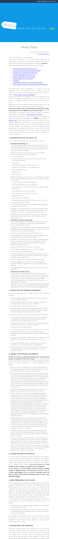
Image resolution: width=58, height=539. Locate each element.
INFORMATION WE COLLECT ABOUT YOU (25, 68)
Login (52, 28)
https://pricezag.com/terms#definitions (24, 94)
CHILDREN (16, 80)
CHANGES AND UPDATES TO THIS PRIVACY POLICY (28, 82)
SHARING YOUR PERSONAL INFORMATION (25, 72)
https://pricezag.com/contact (34, 114)
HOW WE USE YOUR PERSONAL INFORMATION (26, 70)
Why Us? (35, 28)
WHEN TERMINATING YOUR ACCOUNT (24, 76)
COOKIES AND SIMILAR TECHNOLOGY (24, 74)
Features (20, 28)
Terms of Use (13, 120)
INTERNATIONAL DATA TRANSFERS (23, 78)
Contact (42, 28)
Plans (28, 28)
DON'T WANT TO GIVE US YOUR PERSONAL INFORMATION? (30, 84)
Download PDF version (43, 54)
